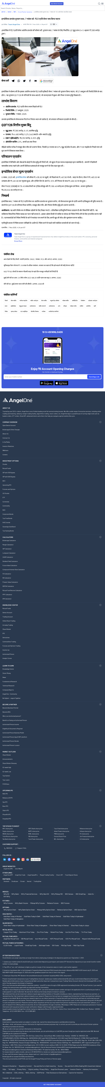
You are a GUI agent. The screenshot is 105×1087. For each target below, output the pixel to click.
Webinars (5, 450)
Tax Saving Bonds (8, 531)
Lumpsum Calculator (9, 553)
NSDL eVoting (30, 1073)
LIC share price (84, 839)
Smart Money (7, 673)
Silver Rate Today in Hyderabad (14, 925)
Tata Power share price (35, 839)
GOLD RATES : (7, 914)
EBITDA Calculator (8, 586)
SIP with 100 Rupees (9, 472)
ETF (4, 497)
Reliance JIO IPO (8, 798)
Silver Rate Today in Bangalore (37, 925)
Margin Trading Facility (47, 875)
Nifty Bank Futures (21, 903)
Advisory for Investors (90, 1069)
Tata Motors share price (10, 836)
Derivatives (6, 637)
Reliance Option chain (64, 910)
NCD (4, 510)
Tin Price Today (86, 932)
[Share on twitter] (24, 81)
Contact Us (6, 438)
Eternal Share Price (60, 836)
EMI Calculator (7, 599)
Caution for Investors (76, 1073)
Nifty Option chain (10, 910)
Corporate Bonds (8, 514)
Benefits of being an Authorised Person (15, 720)
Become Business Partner (10, 708)
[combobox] (53, 24)
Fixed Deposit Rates (71, 875)
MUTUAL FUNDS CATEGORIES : (13, 943)
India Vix (91, 894)
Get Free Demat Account (52, 1084)
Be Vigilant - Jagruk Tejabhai (11, 698)
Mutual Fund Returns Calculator (12, 590)
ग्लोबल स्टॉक (73, 306)
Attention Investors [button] (11, 955)
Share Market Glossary (10, 763)
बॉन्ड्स (65, 306)
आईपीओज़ (13, 306)
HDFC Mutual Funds (56, 939)
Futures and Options (9, 489)
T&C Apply (11, 1069)
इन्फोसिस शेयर (21, 177)
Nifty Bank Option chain (26, 910)
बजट (6, 306)
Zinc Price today (42, 932)
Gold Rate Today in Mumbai (13, 916)
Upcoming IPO (7, 485)
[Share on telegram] (13, 81)
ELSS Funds (8, 945)
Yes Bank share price (9, 839)
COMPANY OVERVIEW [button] (10, 422)
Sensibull (6, 881)
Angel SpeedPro (33, 875)
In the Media (6, 442)
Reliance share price (86, 828)
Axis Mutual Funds (41, 939)
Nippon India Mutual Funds (91, 939)
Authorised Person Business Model (13, 733)
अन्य (59, 306)
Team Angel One (14, 24)
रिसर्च (6, 300)
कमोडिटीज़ (75, 300)
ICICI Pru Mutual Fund (73, 939)
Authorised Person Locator (11, 745)
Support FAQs (21, 848)
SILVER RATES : (8, 923)
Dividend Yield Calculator (10, 561)
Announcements (8, 759)
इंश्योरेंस (88, 306)
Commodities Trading (9, 641)
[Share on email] (36, 81)
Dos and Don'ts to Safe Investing (45, 1066)
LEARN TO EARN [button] (8, 666)
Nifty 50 (6, 894)
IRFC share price (8, 828)
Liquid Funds (18, 945)
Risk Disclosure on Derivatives (56, 1073)
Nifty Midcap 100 (57, 894)
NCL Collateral (7, 1073)
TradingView (37, 881)
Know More (18, 241)
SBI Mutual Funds (27, 939)
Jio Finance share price (87, 836)
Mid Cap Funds (66, 945)
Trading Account (8, 617)
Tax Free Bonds (7, 518)
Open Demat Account (57, 3)
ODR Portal (40, 1073)
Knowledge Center (8, 669)
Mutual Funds (7, 468)
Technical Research (8, 685)
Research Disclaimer (10, 1066)
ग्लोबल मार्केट (65, 300)
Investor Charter (75, 1069)
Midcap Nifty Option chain (46, 910)
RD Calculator (7, 578)
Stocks (5, 464)
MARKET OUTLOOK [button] (9, 752)
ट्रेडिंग (81, 306)
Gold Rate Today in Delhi (32, 916)
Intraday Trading (8, 625)
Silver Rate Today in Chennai (59, 925)
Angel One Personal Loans (59, 1069)
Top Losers (6, 780)
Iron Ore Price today (72, 932)
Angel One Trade (20, 875)
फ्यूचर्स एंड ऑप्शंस (54, 300)
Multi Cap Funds (78, 945)
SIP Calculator (7, 549)
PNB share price (59, 834)
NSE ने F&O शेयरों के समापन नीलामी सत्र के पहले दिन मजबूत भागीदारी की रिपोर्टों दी (31, 271)
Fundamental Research (10, 681)
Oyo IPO (5, 802)
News (4, 677)
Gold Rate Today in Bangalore (13, 919)
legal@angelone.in (55, 1054)
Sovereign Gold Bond (9, 527)
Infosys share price (85, 831)
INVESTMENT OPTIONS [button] (11, 461)
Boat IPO (5, 806)
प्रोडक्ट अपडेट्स (92, 300)
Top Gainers (6, 776)
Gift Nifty (7, 896)
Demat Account (7, 612)
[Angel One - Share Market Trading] (8, 3)
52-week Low (7, 771)
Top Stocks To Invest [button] (11, 826)
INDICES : (6, 892)
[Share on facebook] (30, 81)
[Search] (99, 4)
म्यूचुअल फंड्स (22, 306)
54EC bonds (6, 522)
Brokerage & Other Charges (11, 429)
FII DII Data (6, 784)
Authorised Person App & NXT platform (15, 737)
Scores (60, 1066)
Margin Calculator (8, 545)
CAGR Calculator (8, 557)
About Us (5, 434)
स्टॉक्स (43, 311)
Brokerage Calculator (9, 540)
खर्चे (95, 306)
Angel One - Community (10, 694)
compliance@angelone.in (32, 1047)
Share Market (7, 629)
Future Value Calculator (10, 565)
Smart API (59, 875)
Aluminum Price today (26, 932)
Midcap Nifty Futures (37, 903)
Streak (22, 881)
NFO (4, 481)
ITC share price (84, 834)
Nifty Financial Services (29, 894)
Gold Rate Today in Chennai (52, 916)
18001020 (9, 848)
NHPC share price (33, 831)
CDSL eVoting (18, 1073)
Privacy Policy (39, 1059)
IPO (4, 633)
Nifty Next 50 (44, 894)
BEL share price (59, 839)
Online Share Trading (9, 621)
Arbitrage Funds (44, 945)
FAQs (4, 1069)
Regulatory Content (25, 1066)
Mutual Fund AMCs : (10, 936)
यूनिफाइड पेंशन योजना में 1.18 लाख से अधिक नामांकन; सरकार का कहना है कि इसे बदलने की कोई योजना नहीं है (39, 265)
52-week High (7, 767)
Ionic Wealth (19, 869)
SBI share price (33, 836)
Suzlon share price (8, 831)
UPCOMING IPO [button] (8, 790)
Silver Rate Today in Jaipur (80, 925)
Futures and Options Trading (11, 646)
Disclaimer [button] (7, 1020)
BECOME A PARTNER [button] (10, 704)
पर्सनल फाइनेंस (23, 300)
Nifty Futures (8, 903)
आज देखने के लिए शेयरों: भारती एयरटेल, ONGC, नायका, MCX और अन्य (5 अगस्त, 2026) (33, 259)
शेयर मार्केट (13, 300)
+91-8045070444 (36, 1052)
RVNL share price (33, 834)
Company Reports (8, 690)
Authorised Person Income (11, 724)
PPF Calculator (7, 594)
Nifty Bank (15, 894)
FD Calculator (7, 574)
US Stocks (6, 493)
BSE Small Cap (81, 894)
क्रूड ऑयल (14, 311)
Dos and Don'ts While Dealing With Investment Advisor (83, 1066)
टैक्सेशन (83, 300)
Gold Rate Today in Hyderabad (73, 916)
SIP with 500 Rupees (9, 477)
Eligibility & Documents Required (12, 728)
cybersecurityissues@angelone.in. (61, 1052)
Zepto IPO (6, 810)
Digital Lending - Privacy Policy (38, 1069)
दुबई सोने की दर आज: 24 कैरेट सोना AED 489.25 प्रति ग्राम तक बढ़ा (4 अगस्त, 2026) (32, 278)
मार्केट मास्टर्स (42, 306)
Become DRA (6, 712)
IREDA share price (8, 834)
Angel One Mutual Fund (11, 939)
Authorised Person (8, 654)
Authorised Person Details (11, 741)
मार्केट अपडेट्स (34, 300)
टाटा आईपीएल (23, 311)
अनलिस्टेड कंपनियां (53, 311)
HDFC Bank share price (35, 828)
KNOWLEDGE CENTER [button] (10, 605)
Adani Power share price (61, 831)
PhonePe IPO (7, 814)
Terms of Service (52, 1059)
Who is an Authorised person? (12, 716)
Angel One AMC (8, 869)
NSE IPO (5, 794)
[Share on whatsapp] (19, 81)
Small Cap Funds (31, 945)
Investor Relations (8, 446)
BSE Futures (65, 903)
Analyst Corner (7, 658)
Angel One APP (8, 875)
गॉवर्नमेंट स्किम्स (35, 311)
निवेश (6, 311)
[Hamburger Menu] (102, 3)
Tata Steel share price (61, 828)
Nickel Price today (56, 932)
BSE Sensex (69, 894)
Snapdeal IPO (7, 819)
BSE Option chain (80, 910)
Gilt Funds (55, 945)
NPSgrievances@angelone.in (11, 1049)
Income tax (6, 650)
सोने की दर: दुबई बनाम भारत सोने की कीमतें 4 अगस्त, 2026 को (24, 284)
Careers (5, 454)
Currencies (6, 502)
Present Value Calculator (10, 582)
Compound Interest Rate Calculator (14, 569)
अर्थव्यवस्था (33, 306)
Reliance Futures (53, 903)
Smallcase (14, 881)
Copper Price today (10, 932)
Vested (29, 881)
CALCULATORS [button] (8, 537)
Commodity (6, 506)
